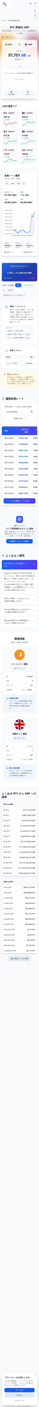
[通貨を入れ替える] (19, 44)
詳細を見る (18, 418)
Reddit (10, 290)
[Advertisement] (19, 12)
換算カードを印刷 (21, 958)
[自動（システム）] (35, 16)
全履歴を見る (27, 252)
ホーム (4, 20)
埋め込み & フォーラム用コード (14, 295)
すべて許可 (19, 1390)
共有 (18, 285)
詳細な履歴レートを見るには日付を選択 (18, 407)
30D (12, 183)
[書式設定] (35, 11)
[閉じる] (35, 1375)
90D (18, 183)
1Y (24, 183)
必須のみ (19, 1395)
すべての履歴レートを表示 (19, 501)
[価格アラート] (30, 3)
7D (7, 183)
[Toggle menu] (35, 3)
